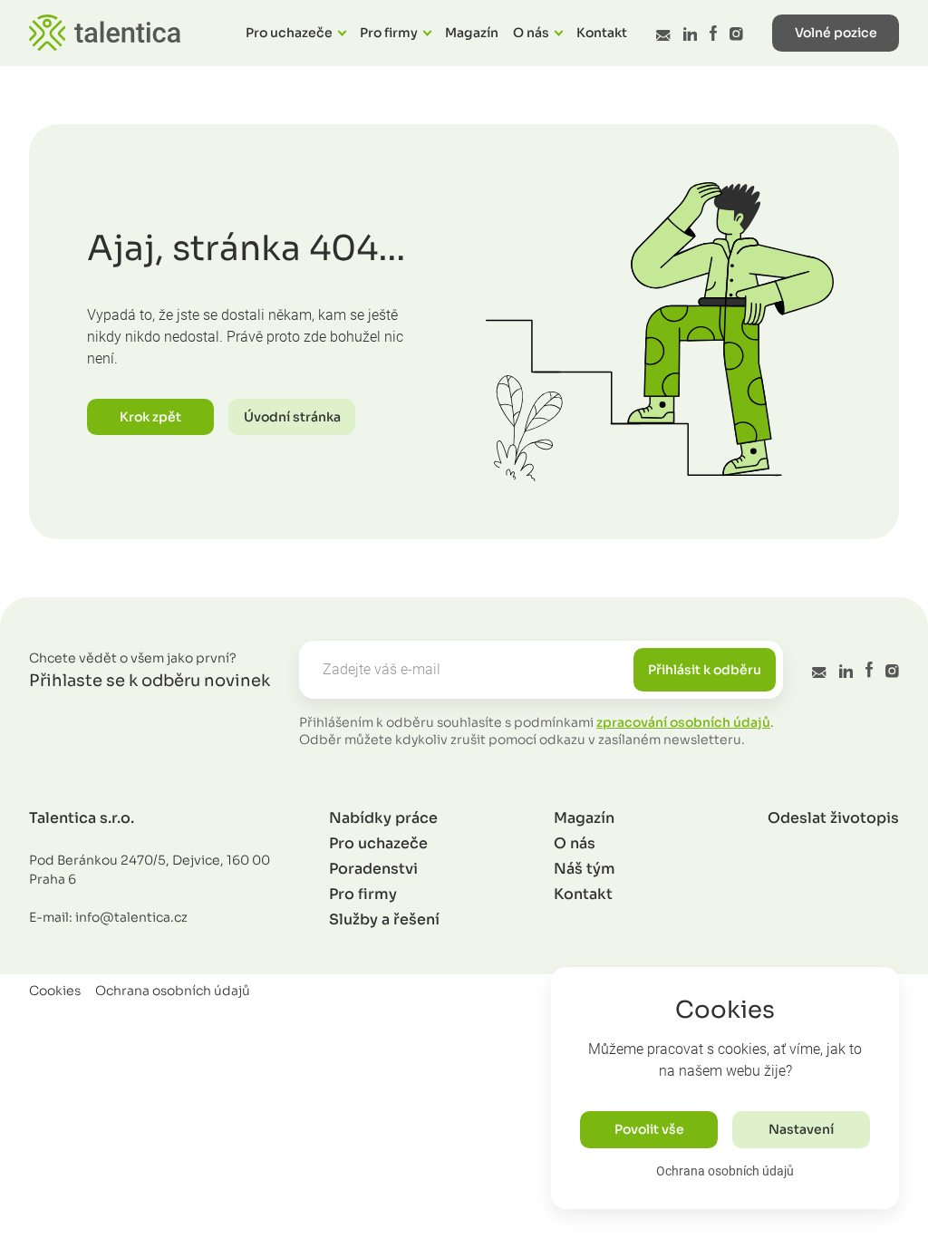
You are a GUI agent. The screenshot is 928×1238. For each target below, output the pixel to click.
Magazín (471, 32)
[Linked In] (690, 34)
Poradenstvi (373, 868)
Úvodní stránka (292, 417)
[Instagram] (736, 34)
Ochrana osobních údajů (725, 1171)
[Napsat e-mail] (663, 35)
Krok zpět (150, 417)
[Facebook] (714, 33)
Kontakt (601, 32)
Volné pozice (836, 32)
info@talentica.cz (131, 917)
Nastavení (801, 1129)
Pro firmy (389, 32)
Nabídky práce (383, 817)
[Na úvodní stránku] (104, 33)
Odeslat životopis (833, 817)
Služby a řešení (384, 919)
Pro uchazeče (289, 32)
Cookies (55, 990)
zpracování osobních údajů (683, 722)
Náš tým (584, 868)
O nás (531, 32)
